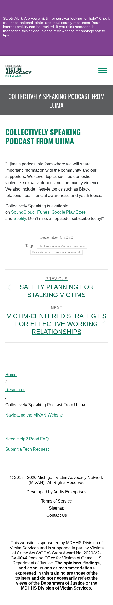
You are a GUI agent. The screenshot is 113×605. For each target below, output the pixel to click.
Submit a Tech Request (27, 449)
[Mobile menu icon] (102, 71)
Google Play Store (69, 212)
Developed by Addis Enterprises (56, 492)
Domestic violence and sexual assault (56, 252)
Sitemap (56, 508)
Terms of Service (56, 501)
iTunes (42, 212)
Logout (67, 70)
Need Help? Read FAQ (27, 439)
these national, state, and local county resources (49, 22)
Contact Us (56, 515)
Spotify (19, 218)
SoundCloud (23, 212)
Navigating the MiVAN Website (34, 415)
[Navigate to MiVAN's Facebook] (56, 528)
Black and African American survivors (62, 246)
